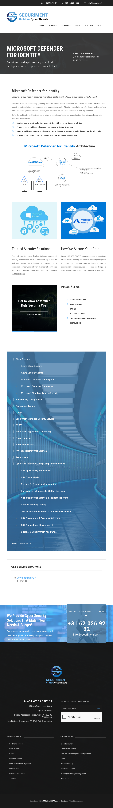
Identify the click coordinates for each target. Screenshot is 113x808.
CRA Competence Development (37, 525)
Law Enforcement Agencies (83, 318)
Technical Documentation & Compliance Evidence (46, 511)
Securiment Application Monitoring (33, 431)
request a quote (34, 314)
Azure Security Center (32, 373)
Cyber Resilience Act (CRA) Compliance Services (40, 464)
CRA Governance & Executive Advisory (40, 518)
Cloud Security (23, 359)
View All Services (20, 544)
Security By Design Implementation (38, 484)
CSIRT (19, 425)
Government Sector (17, 774)
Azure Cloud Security (31, 366)
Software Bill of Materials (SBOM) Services (43, 491)
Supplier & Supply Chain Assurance (39, 532)
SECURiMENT (51, 3)
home (75, 53)
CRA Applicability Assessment (36, 470)
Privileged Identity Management (31, 451)
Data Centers (76, 304)
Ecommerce (75, 323)
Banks (73, 309)
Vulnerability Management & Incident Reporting (44, 498)
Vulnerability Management (29, 399)
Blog (99, 25)
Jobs (78, 25)
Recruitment (22, 457)
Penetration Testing (25, 406)
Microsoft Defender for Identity (37, 386)
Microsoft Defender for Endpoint (37, 379)
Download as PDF (26, 577)
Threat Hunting (23, 438)
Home (41, 25)
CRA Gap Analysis (30, 477)
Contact (89, 25)
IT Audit (19, 412)
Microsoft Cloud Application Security (39, 393)
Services (53, 25)
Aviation (12, 778)
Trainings (66, 25)
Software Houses (78, 300)
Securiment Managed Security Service (35, 419)
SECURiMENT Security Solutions (55, 801)
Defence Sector (77, 314)
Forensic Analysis (25, 444)
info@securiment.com (97, 3)
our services (87, 53)
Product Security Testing (33, 505)
